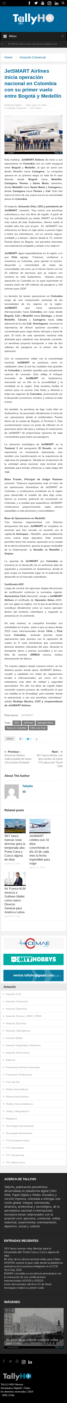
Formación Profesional (18, 1074)
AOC (16, 722)
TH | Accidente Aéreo (18, 1140)
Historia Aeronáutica (17, 1096)
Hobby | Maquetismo (17, 1111)
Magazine (11, 1118)
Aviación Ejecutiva (16, 1023)
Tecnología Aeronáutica (19, 1133)
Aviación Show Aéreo (18, 1052)
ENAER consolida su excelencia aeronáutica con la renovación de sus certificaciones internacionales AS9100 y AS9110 (32, 1277)
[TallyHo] (33, 18)
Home (8, 57)
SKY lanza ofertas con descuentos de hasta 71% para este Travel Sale (49, 758)
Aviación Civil (13, 994)
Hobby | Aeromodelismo (19, 1103)
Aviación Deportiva (16, 1008)
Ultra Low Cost (38, 728)
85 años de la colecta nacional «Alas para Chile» (32, 1259)
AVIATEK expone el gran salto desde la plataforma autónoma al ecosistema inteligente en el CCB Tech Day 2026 (33, 1266)
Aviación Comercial (33, 57)
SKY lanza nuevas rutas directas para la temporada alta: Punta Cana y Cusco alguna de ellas (14, 847)
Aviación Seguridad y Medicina (23, 1045)
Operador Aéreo (45, 722)
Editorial (10, 1060)
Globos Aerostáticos (17, 1089)
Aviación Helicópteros (18, 1030)
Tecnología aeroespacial (19, 1125)
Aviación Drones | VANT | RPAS (23, 1016)
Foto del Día (13, 1082)
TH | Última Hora (15, 1162)
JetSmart (28, 722)
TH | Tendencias (15, 1155)
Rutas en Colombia (16, 728)
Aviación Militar (14, 1038)
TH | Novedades (15, 1147)
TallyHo (18, 105)
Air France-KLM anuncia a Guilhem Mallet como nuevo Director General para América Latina (15, 900)
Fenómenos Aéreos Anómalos (23, 1067)
